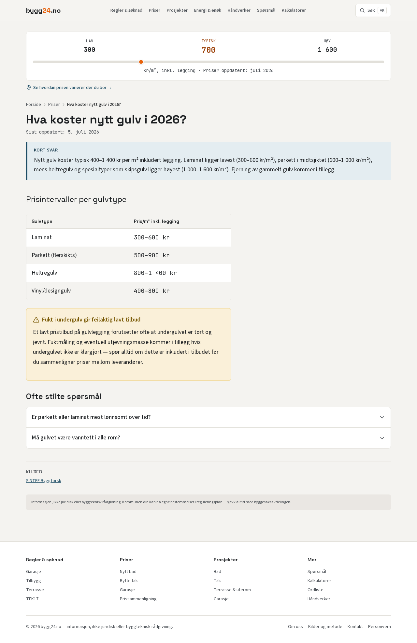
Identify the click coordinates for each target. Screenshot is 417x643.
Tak (217, 581)
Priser (154, 10)
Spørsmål (266, 10)
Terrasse (35, 590)
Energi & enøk (207, 10)
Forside (33, 104)
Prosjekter (177, 10)
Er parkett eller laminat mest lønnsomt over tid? (91, 417)
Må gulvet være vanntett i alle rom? (76, 438)
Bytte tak (129, 581)
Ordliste (316, 590)
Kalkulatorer (294, 10)
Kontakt (355, 626)
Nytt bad (128, 571)
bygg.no (43, 10)
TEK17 (32, 599)
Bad (217, 571)
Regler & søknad (126, 10)
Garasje (33, 571)
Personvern (379, 626)
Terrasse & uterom (232, 590)
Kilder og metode (325, 626)
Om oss (295, 626)
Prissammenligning (138, 599)
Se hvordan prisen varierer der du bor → (72, 87)
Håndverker (239, 10)
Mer (312, 560)
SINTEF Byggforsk (43, 481)
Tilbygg (33, 581)
